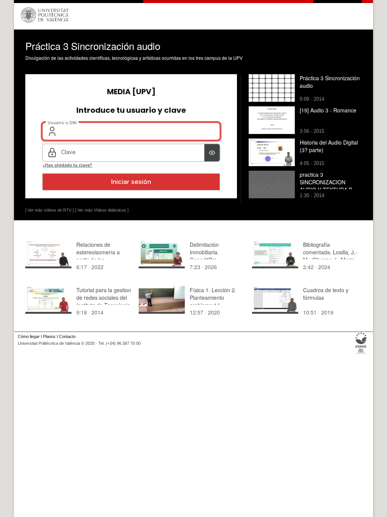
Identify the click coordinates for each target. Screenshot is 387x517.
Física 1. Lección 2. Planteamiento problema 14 (213, 297)
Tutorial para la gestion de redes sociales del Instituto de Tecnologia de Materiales (103, 301)
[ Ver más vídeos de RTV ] (49, 210)
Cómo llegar (29, 336)
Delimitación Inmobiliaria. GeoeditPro (204, 252)
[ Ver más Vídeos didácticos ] (101, 210)
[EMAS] (361, 354)
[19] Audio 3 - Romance (328, 110)
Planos (49, 336)
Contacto (67, 336)
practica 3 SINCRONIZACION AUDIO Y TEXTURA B (326, 182)
